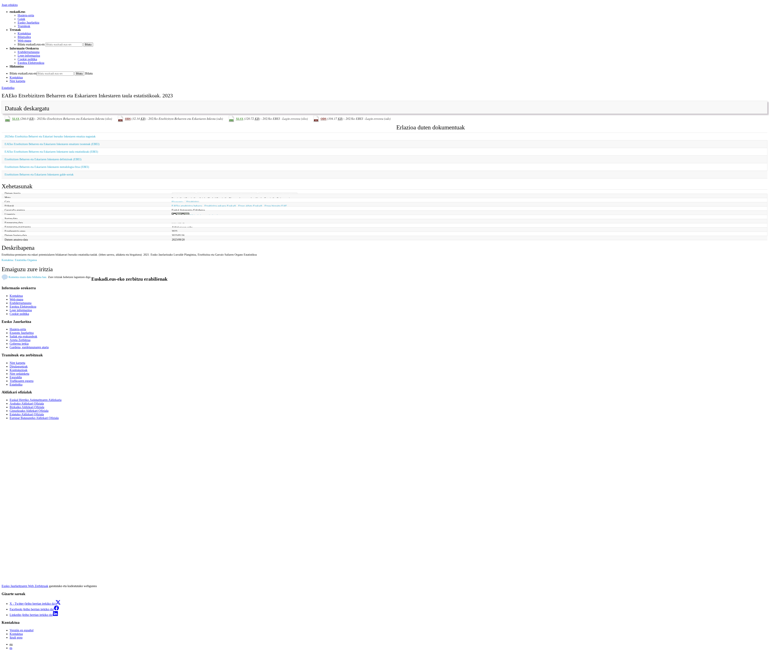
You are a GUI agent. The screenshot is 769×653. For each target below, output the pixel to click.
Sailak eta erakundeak (23, 336)
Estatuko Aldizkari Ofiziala (27, 414)
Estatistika (8, 88)
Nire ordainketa (19, 373)
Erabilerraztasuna (28, 52)
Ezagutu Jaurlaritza (22, 333)
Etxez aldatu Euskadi (250, 206)
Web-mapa (24, 40)
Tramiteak (24, 26)
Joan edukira (10, 5)
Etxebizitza (192, 202)
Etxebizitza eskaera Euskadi (220, 206)
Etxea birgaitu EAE (276, 206)
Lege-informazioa (29, 55)
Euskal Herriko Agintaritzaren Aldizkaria (35, 400)
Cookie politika (27, 59)
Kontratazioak (18, 370)
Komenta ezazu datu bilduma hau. (28, 277)
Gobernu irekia (19, 343)
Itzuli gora (16, 637)
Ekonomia (177, 202)
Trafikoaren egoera (21, 381)
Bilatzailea (24, 37)
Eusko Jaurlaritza (28, 22)
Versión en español (21, 630)
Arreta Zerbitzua (20, 340)
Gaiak (21, 19)
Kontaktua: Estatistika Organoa (19, 260)
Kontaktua (24, 33)
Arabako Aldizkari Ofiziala (27, 403)
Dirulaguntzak (19, 366)
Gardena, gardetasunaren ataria (29, 347)
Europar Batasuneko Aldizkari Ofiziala (34, 418)
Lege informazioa (21, 310)
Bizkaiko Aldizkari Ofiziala (27, 407)
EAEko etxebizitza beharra (187, 206)
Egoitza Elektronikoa (31, 62)
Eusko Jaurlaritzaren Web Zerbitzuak (25, 586)
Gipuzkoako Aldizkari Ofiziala (29, 410)
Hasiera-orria (26, 15)
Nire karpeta (17, 81)
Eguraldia (16, 377)
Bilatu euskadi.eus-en (31, 44)
